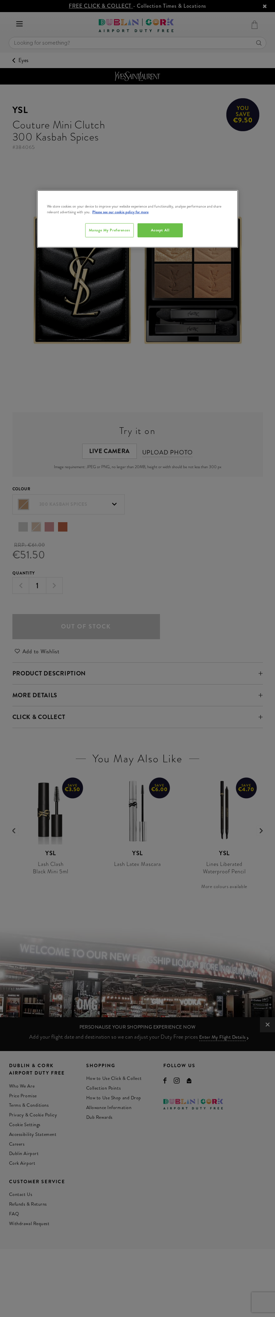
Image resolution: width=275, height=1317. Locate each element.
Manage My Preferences (109, 230)
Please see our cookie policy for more (120, 212)
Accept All (160, 230)
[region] (137, 219)
